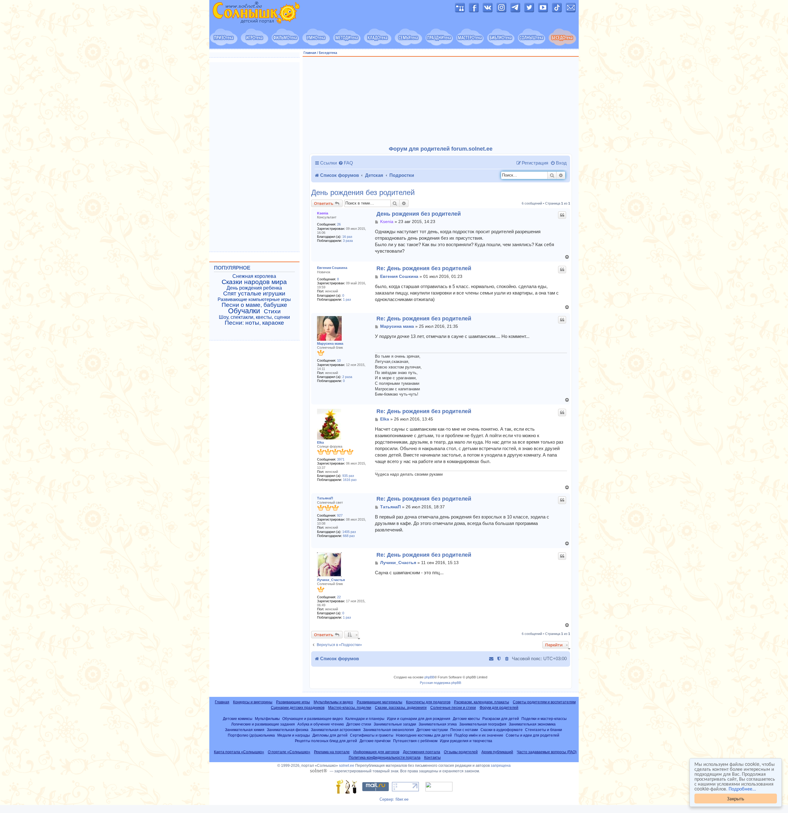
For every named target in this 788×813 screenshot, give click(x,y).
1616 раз (349, 480)
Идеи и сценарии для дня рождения (418, 719)
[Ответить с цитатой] (562, 215)
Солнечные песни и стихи (453, 707)
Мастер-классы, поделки (349, 707)
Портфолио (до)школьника (251, 735)
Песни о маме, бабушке (254, 305)
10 (339, 360)
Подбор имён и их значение (478, 735)
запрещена (501, 765)
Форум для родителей (499, 707)
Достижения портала (421, 752)
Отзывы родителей (461, 752)
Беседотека (328, 53)
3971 (340, 459)
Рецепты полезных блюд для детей (326, 741)
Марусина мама (330, 343)
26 (339, 224)
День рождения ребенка (254, 288)
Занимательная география (482, 724)
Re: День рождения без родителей (423, 268)
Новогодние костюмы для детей (424, 735)
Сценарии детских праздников (297, 707)
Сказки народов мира (254, 282)
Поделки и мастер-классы (544, 719)
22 (339, 597)
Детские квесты (466, 719)
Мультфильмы (267, 719)
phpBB (429, 677)
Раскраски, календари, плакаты (481, 702)
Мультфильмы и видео (333, 702)
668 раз (349, 536)
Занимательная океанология (388, 730)
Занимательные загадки (395, 724)
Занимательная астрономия (336, 730)
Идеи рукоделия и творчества (466, 741)
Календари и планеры (364, 719)
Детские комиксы (237, 719)
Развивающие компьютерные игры (254, 299)
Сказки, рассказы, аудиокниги (401, 707)
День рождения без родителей (363, 193)
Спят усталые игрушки (254, 293)
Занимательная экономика (532, 724)
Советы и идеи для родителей (532, 735)
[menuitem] (345, 163)
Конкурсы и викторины (252, 702)
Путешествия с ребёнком (415, 741)
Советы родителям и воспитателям (544, 702)
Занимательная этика (438, 724)
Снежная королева (254, 276)
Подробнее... (742, 788)
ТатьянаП (325, 498)
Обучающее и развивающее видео (312, 719)
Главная (310, 53)
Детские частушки (432, 730)
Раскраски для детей (500, 719)
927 (340, 515)
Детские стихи (358, 724)
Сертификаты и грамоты (371, 735)
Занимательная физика (287, 730)
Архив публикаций (497, 752)
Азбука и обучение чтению (320, 724)
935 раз (348, 476)
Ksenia (322, 213)
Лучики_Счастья (331, 580)
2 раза (347, 377)
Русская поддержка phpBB (440, 683)
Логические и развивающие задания (263, 724)
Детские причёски (375, 741)
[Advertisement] (441, 101)
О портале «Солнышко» (289, 752)
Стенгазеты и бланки (543, 730)
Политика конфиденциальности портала (384, 757)
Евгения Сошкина (332, 268)
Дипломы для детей (330, 735)
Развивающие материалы (379, 702)
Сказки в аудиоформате (501, 730)
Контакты (432, 757)
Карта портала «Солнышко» (239, 752)
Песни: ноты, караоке (254, 323)
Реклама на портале (332, 752)
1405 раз (349, 532)
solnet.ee (346, 765)
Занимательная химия (244, 730)
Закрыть (735, 798)
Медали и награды (293, 735)
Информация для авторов (376, 752)
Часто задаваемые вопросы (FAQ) (547, 752)
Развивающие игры (293, 702)
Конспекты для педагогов (428, 702)
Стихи (272, 311)
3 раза (348, 240)
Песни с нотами (464, 730)
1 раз (347, 299)
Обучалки (244, 311)
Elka (320, 442)
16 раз (347, 236)
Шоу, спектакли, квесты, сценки (254, 317)
